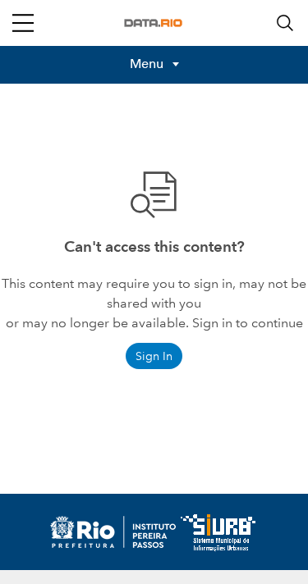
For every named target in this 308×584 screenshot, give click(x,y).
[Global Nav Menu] (23, 23)
